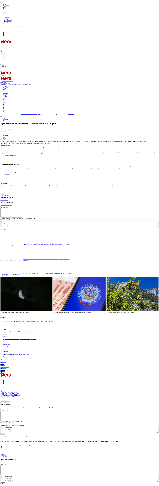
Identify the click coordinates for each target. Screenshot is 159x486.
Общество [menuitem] (5, 4)
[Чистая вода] (12, 63)
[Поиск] (0, 64)
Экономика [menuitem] (5, 8)
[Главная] (14, 42)
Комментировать (4, 200)
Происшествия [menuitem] (6, 5)
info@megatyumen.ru (12, 392)
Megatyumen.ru (28, 143)
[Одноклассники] (3, 34)
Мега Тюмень (6, 195)
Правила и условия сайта (15, 390)
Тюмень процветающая (5, 83)
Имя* (1, 204)
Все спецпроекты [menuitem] (29, 28)
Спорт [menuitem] (6, 18)
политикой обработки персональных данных (30, 114)
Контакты (16, 388)
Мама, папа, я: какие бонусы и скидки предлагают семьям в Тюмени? (15, 84)
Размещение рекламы (9, 388)
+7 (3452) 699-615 (12, 396)
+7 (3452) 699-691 (4, 392)
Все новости (5, 119)
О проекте (2, 388)
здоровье (2, 194)
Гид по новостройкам (10, 24)
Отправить (3, 433)
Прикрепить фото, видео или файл (11, 421)
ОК (1, 116)
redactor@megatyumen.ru (13, 394)
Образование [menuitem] (8, 15)
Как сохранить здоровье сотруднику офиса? (14, 25)
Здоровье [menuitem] (7, 14)
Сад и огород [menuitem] (8, 21)
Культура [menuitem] (7, 17)
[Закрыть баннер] (0, 1)
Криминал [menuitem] (5, 6)
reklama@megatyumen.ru (5, 397)
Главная (4, 118)
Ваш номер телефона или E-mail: (7, 408)
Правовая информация (5, 390)
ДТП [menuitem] (4, 7)
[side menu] (0, 2)
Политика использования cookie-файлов (54, 390)
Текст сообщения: (4, 410)
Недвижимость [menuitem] (8, 20)
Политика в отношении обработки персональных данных (33, 390)
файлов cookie (71, 114)
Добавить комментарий (5, 219)
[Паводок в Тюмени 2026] (4, 63)
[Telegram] (3, 35)
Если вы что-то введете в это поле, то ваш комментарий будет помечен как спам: (17, 218)
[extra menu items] (4, 13)
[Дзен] (3, 32)
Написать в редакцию (5, 402)
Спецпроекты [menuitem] (6, 23)
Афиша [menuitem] (4, 9)
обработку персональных (15, 425)
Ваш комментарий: (4, 207)
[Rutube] (3, 37)
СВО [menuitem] (6, 22)
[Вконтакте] (3, 31)
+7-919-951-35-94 (4, 396)
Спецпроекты (3, 82)
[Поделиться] (1, 484)
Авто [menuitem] (6, 19)
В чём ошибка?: (3, 464)
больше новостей (4, 275)
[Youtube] (3, 38)
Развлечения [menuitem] (5, 10)
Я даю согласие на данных (13, 425)
